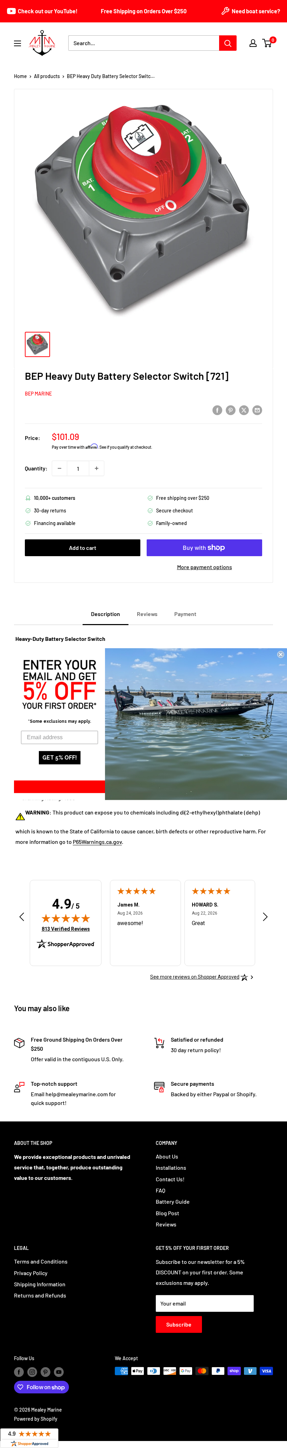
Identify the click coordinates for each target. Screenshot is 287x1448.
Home (20, 76)
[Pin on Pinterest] (231, 409)
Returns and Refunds (40, 1295)
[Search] (228, 43)
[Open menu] (17, 43)
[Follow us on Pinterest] (45, 1372)
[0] (267, 43)
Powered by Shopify (35, 1419)
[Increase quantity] (96, 468)
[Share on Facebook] (217, 409)
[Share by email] (257, 409)
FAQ (160, 1190)
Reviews (166, 1224)
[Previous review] (21, 918)
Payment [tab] (185, 613)
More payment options (204, 567)
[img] (65, 918)
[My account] (253, 43)
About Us (167, 1156)
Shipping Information (39, 1284)
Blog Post (167, 1213)
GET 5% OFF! (59, 757)
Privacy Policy (31, 1272)
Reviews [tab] (147, 613)
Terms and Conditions (41, 1261)
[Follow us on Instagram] (32, 1372)
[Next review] (265, 918)
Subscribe (178, 1324)
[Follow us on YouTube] (59, 1372)
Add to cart (82, 547)
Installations (171, 1167)
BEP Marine (38, 394)
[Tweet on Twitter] (244, 409)
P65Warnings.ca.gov (97, 841)
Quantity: (36, 468)
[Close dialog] (280, 654)
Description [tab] (105, 613)
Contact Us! (170, 1179)
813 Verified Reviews (66, 929)
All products (47, 76)
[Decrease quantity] (59, 468)
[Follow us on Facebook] (19, 1372)
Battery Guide (173, 1201)
